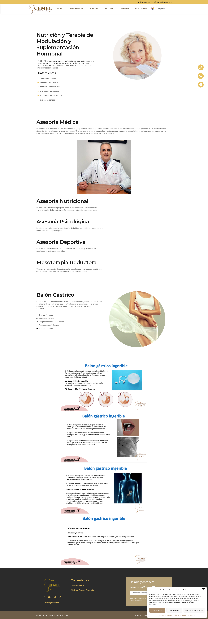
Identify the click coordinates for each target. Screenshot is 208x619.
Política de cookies (165, 615)
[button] (204, 590)
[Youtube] (49, 597)
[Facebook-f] (44, 597)
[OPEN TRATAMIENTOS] (84, 9)
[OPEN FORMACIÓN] (114, 9)
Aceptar (157, 610)
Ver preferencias (194, 610)
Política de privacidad (180, 615)
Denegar (174, 610)
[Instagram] (54, 597)
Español (161, 9)
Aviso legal (191, 615)
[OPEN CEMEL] (63, 9)
